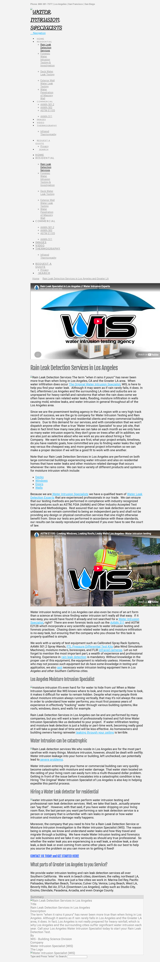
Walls (39, 487)
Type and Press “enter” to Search (48, 956)
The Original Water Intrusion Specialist (94, 384)
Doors (39, 484)
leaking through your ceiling (95, 732)
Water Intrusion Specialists (70, 494)
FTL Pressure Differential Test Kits (90, 646)
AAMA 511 (117, 622)
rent (59, 667)
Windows (41, 480)
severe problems (51, 759)
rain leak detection (73, 657)
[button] (38, 33)
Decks (39, 477)
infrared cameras (110, 650)
